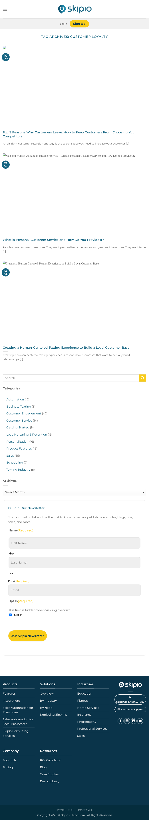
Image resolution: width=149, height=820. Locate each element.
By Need (46, 707)
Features (9, 693)
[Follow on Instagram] (127, 721)
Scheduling (14, 462)
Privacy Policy (65, 809)
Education (84, 693)
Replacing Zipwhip (53, 714)
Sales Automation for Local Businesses (18, 722)
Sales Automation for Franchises (18, 710)
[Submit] (142, 378)
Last (11, 573)
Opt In (18, 615)
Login (63, 23)
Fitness (82, 700)
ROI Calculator (50, 760)
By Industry (48, 700)
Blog (43, 767)
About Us (9, 760)
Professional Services (92, 728)
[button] (5, 9)
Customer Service (19, 420)
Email (18, 581)
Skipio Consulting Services (15, 733)
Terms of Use (84, 809)
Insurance (84, 714)
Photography (86, 721)
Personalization (17, 441)
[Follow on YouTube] (140, 721)
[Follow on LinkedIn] (134, 721)
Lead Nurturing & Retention (26, 434)
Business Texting (18, 406)
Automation (15, 399)
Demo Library (49, 781)
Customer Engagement (23, 413)
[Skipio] (74, 9)
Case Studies (49, 774)
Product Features (19, 448)
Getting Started (17, 427)
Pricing (8, 767)
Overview (47, 693)
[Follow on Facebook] (121, 721)
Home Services (88, 707)
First (11, 553)
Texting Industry (18, 469)
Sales (10, 455)
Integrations (12, 700)
